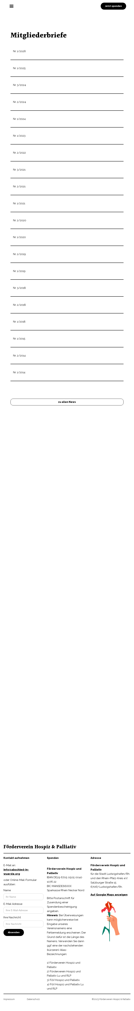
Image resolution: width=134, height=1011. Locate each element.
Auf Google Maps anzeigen (109, 894)
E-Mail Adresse (12, 904)
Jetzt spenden (113, 6)
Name (7, 890)
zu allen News (67, 402)
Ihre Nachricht (12, 917)
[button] (67, 6)
